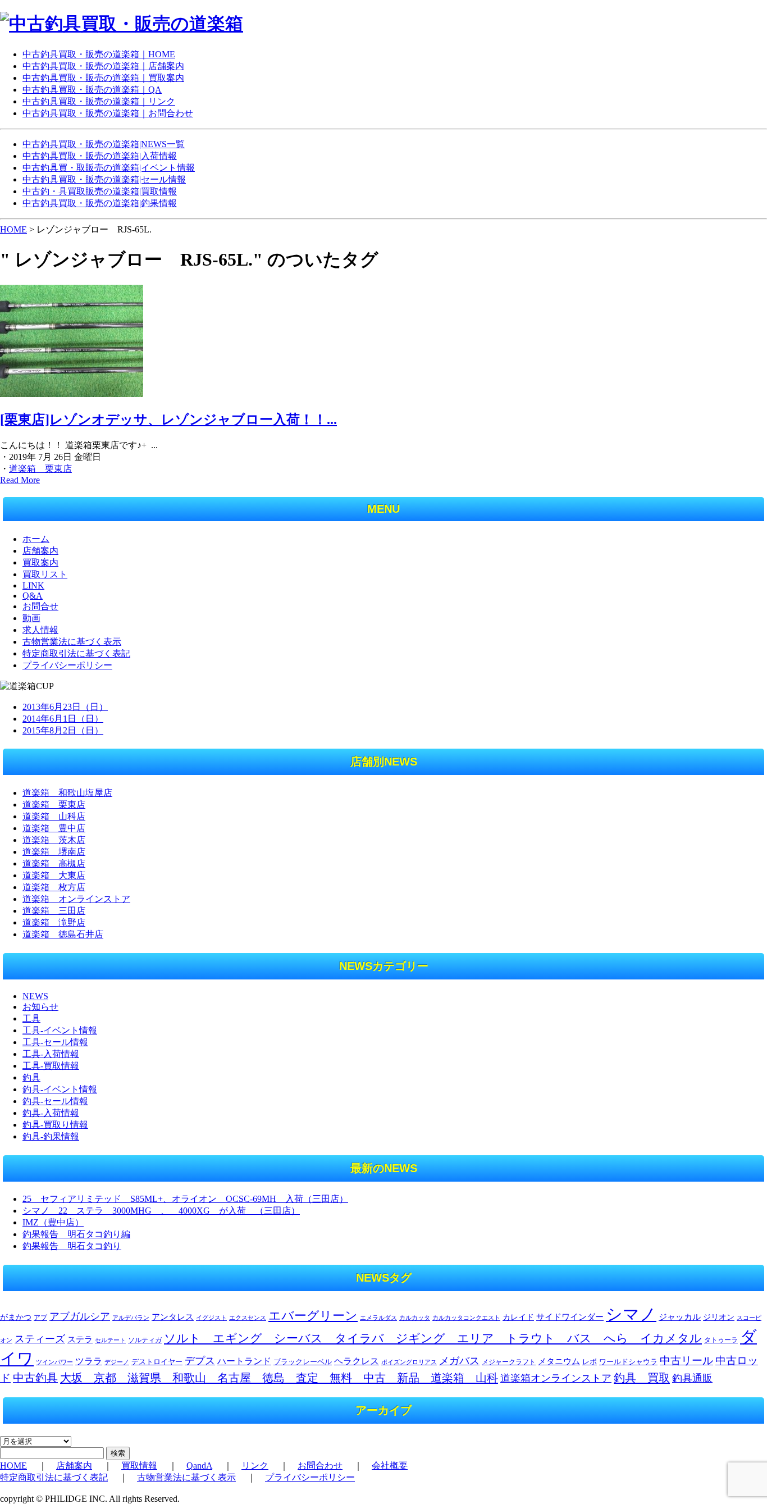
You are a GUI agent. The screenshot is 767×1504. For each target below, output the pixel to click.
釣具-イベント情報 (59, 1089)
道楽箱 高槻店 (53, 863)
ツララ (88, 1361)
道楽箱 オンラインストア (76, 899)
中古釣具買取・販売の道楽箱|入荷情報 (99, 156)
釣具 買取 (642, 1377)
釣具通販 (692, 1378)
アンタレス (173, 1316)
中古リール (686, 1360)
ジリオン (718, 1316)
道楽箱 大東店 (53, 875)
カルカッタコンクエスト (466, 1317)
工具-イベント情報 (59, 1030)
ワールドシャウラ (628, 1362)
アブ (40, 1317)
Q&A (32, 595)
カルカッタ (414, 1317)
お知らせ (40, 1006)
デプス (200, 1360)
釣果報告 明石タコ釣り (71, 1246)
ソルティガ (145, 1340)
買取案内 (40, 562)
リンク (254, 1465)
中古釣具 (35, 1377)
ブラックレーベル (302, 1361)
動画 (31, 618)
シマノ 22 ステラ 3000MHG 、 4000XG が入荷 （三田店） (161, 1210)
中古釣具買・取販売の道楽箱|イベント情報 (108, 167)
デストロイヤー (156, 1362)
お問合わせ (320, 1465)
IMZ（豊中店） (53, 1222)
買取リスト (44, 574)
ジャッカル (680, 1316)
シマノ (631, 1314)
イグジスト (211, 1317)
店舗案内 (40, 550)
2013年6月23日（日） (65, 707)
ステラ (80, 1339)
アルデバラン (130, 1317)
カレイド (518, 1317)
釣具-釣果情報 (50, 1136)
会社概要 (390, 1465)
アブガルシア (79, 1316)
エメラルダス (378, 1317)
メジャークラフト (509, 1362)
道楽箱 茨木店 (53, 840)
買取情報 (139, 1465)
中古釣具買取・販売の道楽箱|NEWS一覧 (103, 144)
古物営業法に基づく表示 (71, 641)
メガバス (459, 1360)
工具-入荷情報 (50, 1054)
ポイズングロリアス (409, 1362)
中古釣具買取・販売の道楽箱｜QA (92, 89)
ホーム (35, 539)
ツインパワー (54, 1362)
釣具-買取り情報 (55, 1124)
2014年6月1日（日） (62, 718)
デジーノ (116, 1362)
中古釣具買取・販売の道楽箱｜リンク (98, 101)
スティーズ (40, 1339)
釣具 (31, 1077)
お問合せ (40, 606)
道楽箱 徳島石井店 (62, 934)
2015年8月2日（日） (62, 730)
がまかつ (15, 1317)
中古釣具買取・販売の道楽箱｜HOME (98, 54)
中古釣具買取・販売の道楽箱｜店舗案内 (103, 66)
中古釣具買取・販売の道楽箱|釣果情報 (99, 203)
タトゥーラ (721, 1340)
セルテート (110, 1340)
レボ (589, 1362)
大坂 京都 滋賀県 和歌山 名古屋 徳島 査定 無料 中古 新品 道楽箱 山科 (279, 1377)
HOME (13, 229)
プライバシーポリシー (67, 665)
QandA (199, 1465)
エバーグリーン (313, 1316)
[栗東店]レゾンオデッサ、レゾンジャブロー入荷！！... (168, 419)
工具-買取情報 (50, 1065)
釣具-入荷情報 (50, 1113)
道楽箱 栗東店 (40, 468)
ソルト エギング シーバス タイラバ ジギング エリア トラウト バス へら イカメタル (433, 1338)
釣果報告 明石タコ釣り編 (76, 1234)
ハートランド (244, 1361)
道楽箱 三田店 (53, 910)
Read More (20, 480)
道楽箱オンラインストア (555, 1378)
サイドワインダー (570, 1316)
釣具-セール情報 (55, 1101)
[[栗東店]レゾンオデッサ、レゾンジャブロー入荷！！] (71, 394)
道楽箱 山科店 (53, 816)
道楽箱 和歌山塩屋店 (67, 792)
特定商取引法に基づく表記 (76, 653)
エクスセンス (247, 1317)
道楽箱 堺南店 (53, 851)
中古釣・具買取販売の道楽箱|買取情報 (99, 191)
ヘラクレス (356, 1361)
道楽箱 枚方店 (53, 887)
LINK (33, 585)
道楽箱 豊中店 (53, 828)
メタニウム (559, 1361)
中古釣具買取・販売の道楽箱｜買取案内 (103, 78)
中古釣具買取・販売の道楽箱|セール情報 (104, 179)
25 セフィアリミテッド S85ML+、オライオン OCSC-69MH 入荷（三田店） (185, 1199)
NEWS (35, 996)
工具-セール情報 (55, 1042)
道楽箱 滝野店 (53, 922)
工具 (31, 1018)
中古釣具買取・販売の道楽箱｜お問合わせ (107, 113)
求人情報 (40, 630)
